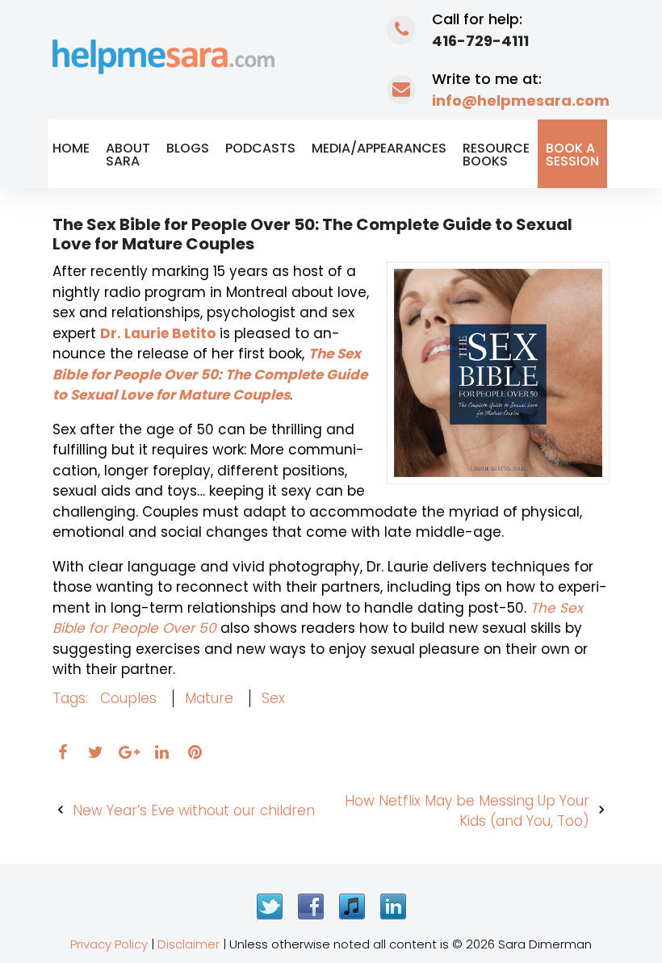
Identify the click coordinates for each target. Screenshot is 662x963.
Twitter (270, 906)
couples (128, 698)
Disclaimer (188, 944)
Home (71, 148)
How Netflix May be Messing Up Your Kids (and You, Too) (467, 811)
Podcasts (260, 148)
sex (273, 698)
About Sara (128, 154)
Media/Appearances (379, 148)
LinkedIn (393, 906)
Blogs (187, 148)
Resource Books (496, 154)
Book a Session (572, 154)
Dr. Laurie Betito (158, 333)
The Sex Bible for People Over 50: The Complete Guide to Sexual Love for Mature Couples (209, 374)
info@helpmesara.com (521, 100)
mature (209, 698)
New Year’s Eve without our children (194, 810)
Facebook (311, 906)
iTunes (352, 906)
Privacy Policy (109, 944)
